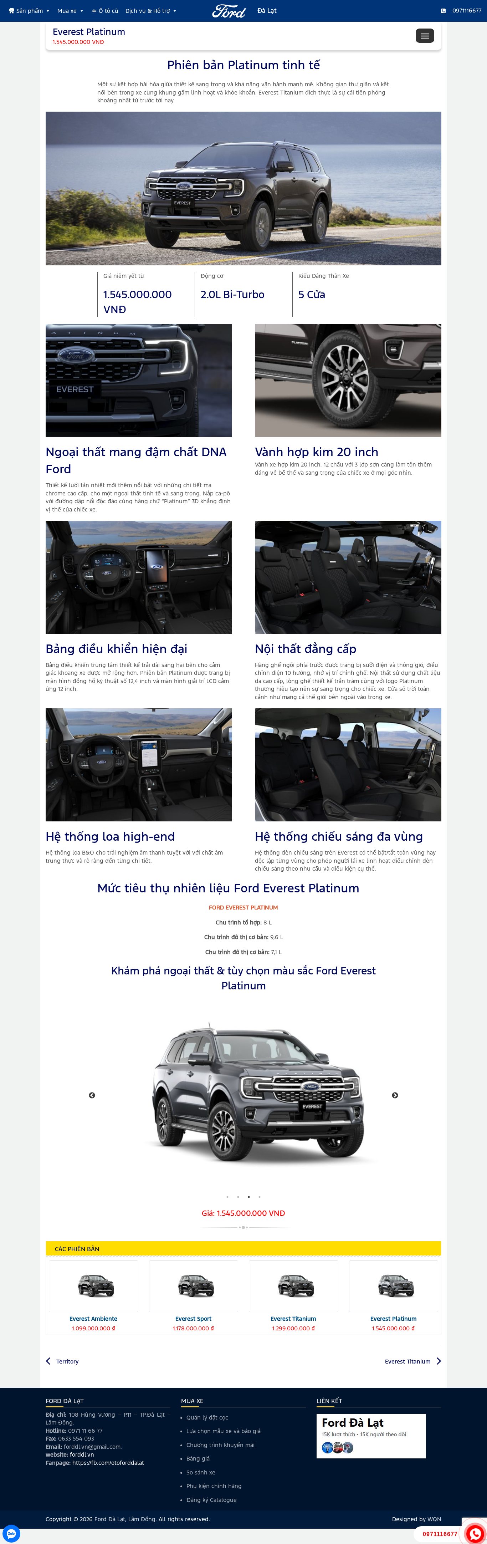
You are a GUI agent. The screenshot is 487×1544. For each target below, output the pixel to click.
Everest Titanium (293, 1319)
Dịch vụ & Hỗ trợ (147, 11)
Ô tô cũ (108, 11)
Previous (92, 1095)
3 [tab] (248, 1197)
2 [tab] (238, 1197)
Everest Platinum (393, 1319)
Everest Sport (193, 1319)
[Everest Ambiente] (93, 1285)
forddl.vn (82, 1454)
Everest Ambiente (93, 1319)
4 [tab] (259, 1197)
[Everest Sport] (194, 1285)
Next (395, 1095)
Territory (67, 1361)
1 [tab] (227, 1197)
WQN (434, 1519)
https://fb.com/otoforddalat (108, 1463)
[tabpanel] (243, 1096)
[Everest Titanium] (293, 1285)
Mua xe (67, 11)
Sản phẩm (29, 11)
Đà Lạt (267, 11)
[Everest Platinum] (394, 1285)
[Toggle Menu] (425, 36)
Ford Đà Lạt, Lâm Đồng (124, 1519)
